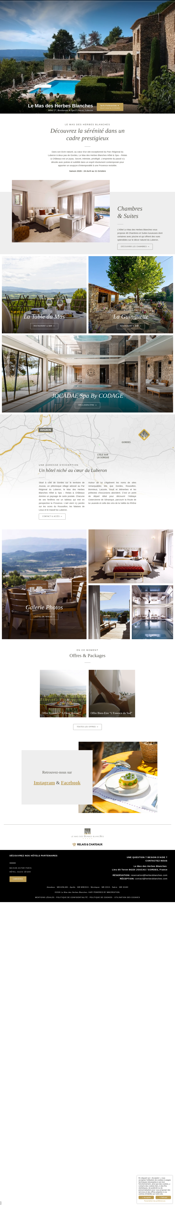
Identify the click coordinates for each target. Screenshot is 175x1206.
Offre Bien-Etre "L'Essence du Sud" (111, 713)
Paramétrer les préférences (154, 1201)
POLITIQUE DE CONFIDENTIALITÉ (72, 897)
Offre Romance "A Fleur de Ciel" (61, 713)
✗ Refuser (163, 1197)
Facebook (70, 782)
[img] (63, 693)
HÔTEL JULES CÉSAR (20, 872)
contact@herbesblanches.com (151, 879)
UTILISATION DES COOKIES (127, 897)
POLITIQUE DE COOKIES (101, 897)
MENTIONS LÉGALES (44, 897)
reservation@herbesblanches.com (149, 875)
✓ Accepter (146, 1197)
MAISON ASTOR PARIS (21, 868)
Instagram (44, 782)
